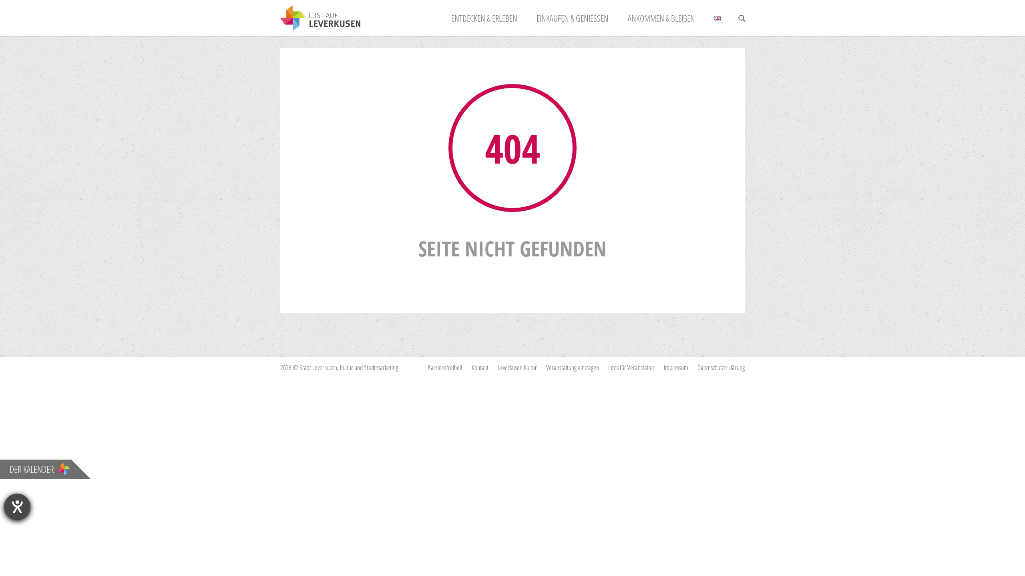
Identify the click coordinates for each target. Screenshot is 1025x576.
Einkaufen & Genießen (573, 18)
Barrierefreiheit (445, 367)
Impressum (676, 367)
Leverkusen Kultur (517, 367)
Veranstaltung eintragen (572, 367)
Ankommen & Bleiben (661, 18)
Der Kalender (32, 469)
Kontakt (480, 367)
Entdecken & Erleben (484, 18)
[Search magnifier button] (742, 18)
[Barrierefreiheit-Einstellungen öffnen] (17, 507)
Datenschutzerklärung (721, 367)
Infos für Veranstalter (631, 367)
